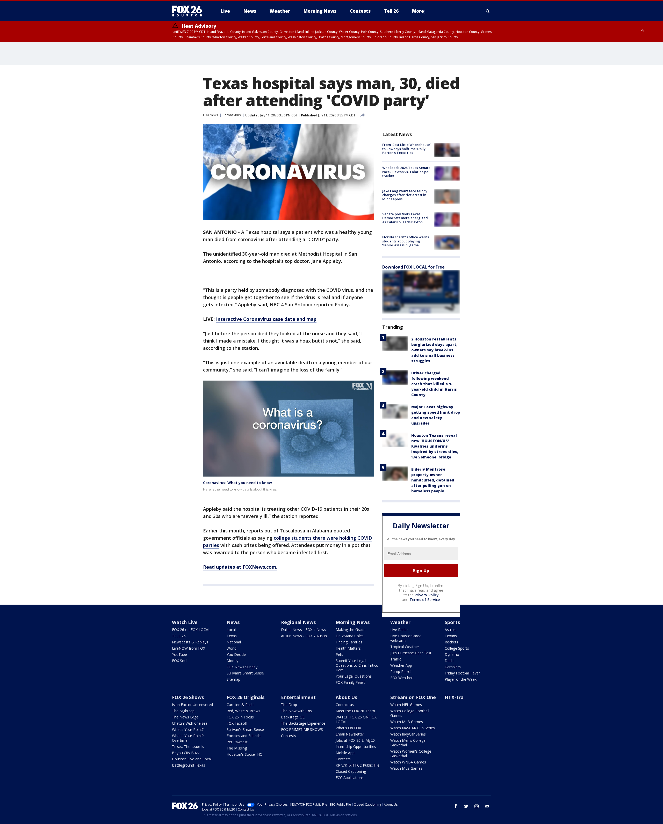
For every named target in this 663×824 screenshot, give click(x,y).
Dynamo (452, 654)
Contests (288, 735)
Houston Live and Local (192, 758)
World (231, 648)
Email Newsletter (350, 734)
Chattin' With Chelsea (189, 723)
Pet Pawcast (237, 741)
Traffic (395, 659)
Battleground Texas (188, 765)
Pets (339, 654)
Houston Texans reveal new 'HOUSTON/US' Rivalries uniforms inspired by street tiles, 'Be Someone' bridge (434, 446)
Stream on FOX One (413, 697)
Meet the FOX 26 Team (355, 710)
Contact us (345, 704)
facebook (456, 806)
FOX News (210, 115)
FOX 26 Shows (188, 697)
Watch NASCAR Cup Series (412, 727)
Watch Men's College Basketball (408, 742)
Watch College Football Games (409, 713)
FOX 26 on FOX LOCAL (191, 629)
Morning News (353, 622)
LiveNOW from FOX (188, 648)
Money (232, 660)
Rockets (451, 642)
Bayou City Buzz (185, 752)
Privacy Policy (427, 594)
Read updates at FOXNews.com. (240, 567)
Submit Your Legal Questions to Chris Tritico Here (357, 665)
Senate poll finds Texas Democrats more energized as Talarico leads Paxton (405, 218)
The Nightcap (183, 710)
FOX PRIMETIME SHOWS (302, 729)
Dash (449, 660)
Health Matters (348, 648)
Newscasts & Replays (190, 642)
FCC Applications (350, 777)
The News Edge (185, 717)
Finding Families (349, 642)
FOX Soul (179, 660)
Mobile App (345, 752)
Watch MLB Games (406, 721)
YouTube (179, 654)
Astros (450, 629)
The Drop (289, 704)
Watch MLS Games (406, 768)
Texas (232, 635)
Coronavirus (231, 115)
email (487, 806)
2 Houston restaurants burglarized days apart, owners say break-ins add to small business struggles (434, 350)
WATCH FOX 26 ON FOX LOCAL (356, 719)
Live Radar (399, 629)
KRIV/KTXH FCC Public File (357, 765)
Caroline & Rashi (240, 704)
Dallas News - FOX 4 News (303, 629)
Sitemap (233, 679)
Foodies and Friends (244, 735)
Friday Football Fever (462, 673)
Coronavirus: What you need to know (237, 482)
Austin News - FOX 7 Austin (304, 635)
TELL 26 (179, 635)
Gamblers (453, 666)
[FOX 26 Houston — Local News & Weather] (189, 11)
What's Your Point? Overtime (188, 738)
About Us (346, 697)
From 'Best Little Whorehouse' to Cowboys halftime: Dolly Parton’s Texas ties (406, 148)
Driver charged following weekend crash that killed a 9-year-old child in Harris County (434, 383)
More (418, 11)
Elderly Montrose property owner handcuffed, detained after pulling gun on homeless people (432, 480)
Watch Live (185, 622)
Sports (452, 622)
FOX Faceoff (237, 723)
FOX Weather (401, 677)
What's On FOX (348, 727)
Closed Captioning (351, 771)
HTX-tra (454, 697)
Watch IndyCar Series (408, 734)
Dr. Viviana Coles (350, 635)
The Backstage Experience (303, 723)
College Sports (457, 648)
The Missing (237, 748)
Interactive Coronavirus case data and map (266, 319)
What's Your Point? (188, 729)
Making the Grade (350, 629)
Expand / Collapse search (488, 11)
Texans (451, 635)
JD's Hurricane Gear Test (410, 652)
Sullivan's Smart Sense (245, 673)
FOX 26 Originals (245, 697)
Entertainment (298, 697)
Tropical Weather (404, 646)
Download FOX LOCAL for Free (413, 267)
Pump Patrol (400, 671)
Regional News (298, 622)
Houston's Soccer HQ (245, 754)
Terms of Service (424, 599)
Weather (400, 622)
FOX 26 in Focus (240, 717)
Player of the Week (461, 679)
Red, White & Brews (243, 710)
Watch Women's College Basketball (410, 753)
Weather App (401, 665)
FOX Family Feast (350, 682)
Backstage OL (293, 717)
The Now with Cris (296, 710)
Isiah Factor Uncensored (192, 704)
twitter (466, 806)
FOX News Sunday (242, 666)
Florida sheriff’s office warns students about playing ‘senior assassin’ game (405, 241)
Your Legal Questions (354, 676)
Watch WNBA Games (408, 762)
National (234, 642)
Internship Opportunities (356, 746)
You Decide (236, 654)
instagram (476, 806)
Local (231, 629)
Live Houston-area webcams (405, 638)
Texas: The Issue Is (188, 746)
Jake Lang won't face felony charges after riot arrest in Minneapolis (404, 195)
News (233, 622)
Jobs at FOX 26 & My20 (355, 740)
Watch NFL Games (406, 704)
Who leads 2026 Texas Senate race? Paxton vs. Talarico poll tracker (406, 171)
